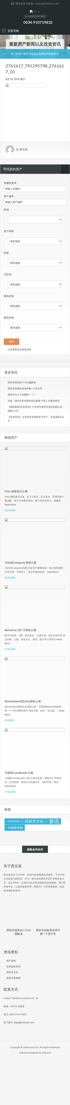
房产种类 (9, 231)
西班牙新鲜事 (13, 978)
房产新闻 (11, 960)
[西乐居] (35, 12)
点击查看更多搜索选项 (19, 349)
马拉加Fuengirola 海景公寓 (20, 562)
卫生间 (7, 274)
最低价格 (9, 296)
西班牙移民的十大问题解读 (22, 382)
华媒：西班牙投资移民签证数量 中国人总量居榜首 (34, 400)
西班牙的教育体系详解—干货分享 (25, 388)
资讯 (54, 821)
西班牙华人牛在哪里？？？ (22, 394)
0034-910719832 (38, 22)
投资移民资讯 (13, 966)
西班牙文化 (34, 821)
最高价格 (9, 317)
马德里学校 (15, 828)
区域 (6, 209)
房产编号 (9, 196)
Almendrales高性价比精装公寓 (23, 701)
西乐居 (24, 149)
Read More (10, 504)
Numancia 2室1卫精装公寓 (20, 630)
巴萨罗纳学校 (14, 821)
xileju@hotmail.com (47, 3)
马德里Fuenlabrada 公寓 (19, 772)
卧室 (6, 252)
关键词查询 (10, 183)
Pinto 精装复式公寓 (16, 491)
